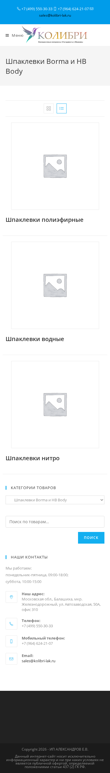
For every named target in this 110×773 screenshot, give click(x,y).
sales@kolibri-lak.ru (55, 15)
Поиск (91, 537)
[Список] (62, 108)
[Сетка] (49, 108)
